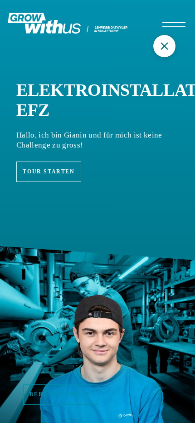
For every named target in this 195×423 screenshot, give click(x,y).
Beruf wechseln (60, 394)
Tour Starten (48, 171)
